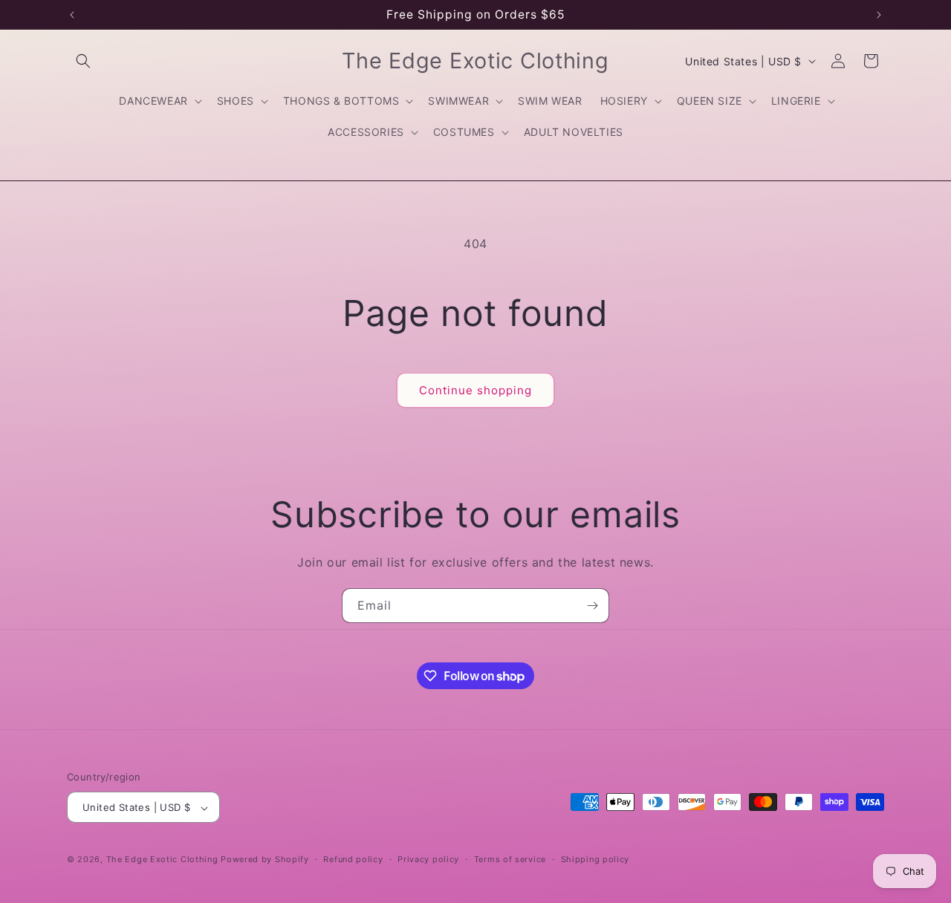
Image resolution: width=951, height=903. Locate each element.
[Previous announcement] (72, 15)
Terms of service (510, 859)
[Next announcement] (879, 15)
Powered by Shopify (265, 860)
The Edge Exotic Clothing (163, 860)
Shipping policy (595, 859)
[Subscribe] (592, 605)
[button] (83, 61)
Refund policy (353, 859)
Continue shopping (475, 390)
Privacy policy (428, 859)
